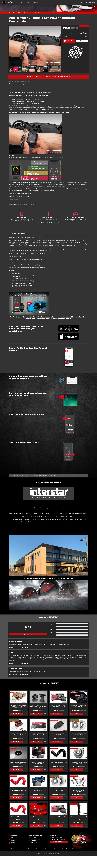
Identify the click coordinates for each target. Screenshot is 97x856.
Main (12, 837)
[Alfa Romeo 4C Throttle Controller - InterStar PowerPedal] (35, 46)
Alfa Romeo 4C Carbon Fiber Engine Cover (79, 706)
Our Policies (34, 842)
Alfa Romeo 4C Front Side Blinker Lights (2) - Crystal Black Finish (38, 706)
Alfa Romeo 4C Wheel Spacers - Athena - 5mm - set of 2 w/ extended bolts (18, 706)
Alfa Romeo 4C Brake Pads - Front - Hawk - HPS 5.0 (38, 734)
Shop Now (27, 2)
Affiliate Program (14, 843)
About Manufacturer (64, 76)
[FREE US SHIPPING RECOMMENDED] (18, 725)
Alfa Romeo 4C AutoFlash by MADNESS (58, 734)
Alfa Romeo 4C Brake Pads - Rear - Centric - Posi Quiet (58, 817)
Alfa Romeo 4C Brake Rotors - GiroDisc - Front (58, 789)
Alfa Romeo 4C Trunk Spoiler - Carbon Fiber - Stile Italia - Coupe (38, 818)
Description (31, 76)
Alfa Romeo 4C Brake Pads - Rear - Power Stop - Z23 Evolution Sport (38, 762)
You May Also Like (51, 76)
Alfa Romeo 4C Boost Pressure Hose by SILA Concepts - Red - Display (18, 818)
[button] (29, 64)
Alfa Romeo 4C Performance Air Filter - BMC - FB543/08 (18, 734)
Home (20, 2)
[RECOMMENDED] (18, 697)
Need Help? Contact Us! (57, 841)
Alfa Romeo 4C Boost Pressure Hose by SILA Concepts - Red (18, 789)
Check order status (35, 839)
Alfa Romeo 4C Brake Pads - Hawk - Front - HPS (38, 789)
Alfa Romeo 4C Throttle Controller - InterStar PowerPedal (26, 13)
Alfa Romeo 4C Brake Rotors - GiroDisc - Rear (78, 734)
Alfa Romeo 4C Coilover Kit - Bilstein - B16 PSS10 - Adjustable (79, 790)
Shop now (13, 839)
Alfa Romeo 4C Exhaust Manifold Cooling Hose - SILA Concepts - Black (79, 818)
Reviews (40, 76)
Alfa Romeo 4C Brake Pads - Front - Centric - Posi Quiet (58, 706)
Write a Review (28, 634)
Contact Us (36, 2)
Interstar (85, 36)
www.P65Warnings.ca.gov (49, 475)
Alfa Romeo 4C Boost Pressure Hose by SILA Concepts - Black (59, 762)
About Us (13, 840)
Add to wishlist (82, 41)
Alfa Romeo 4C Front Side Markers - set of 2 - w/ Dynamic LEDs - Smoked (18, 762)
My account (33, 837)
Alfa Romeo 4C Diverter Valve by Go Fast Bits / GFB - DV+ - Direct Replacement (79, 762)
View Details (17, 713)
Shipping (13, 842)
